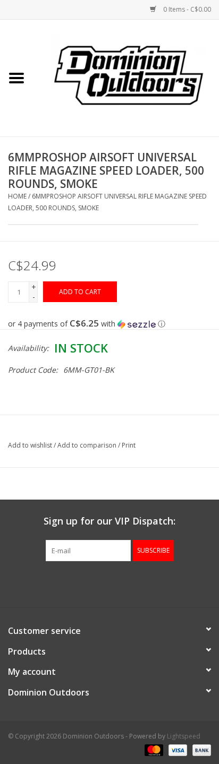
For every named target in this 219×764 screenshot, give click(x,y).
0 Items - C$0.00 (186, 9)
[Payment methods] (153, 749)
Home (17, 196)
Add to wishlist (30, 445)
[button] (109, 324)
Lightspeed (183, 736)
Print (129, 445)
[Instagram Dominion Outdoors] (128, 582)
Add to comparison (87, 445)
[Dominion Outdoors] (129, 74)
